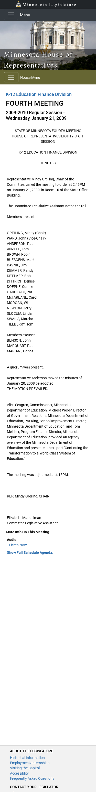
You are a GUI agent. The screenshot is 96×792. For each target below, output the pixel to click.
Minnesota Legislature (50, 4)
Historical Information (27, 758)
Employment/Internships (29, 763)
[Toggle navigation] (11, 15)
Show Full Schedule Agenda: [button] (30, 552)
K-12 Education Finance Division (39, 94)
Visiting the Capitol (25, 768)
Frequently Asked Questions (32, 778)
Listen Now (18, 545)
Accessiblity (19, 773)
